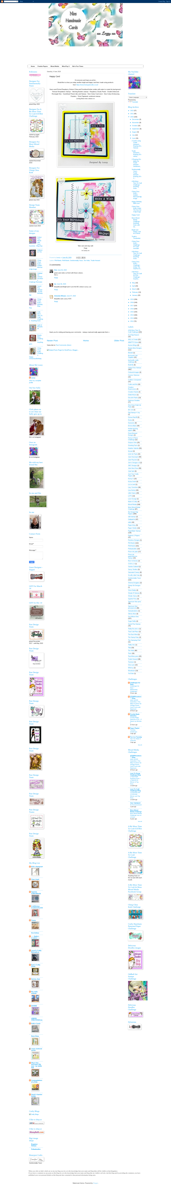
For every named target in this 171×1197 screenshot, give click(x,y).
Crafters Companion (134, 380)
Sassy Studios (132, 569)
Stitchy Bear (132, 614)
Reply (56, 278)
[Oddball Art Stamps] (138, 1000)
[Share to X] (81, 258)
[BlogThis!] (79, 258)
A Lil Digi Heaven (133, 335)
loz (55, 284)
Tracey (33, 920)
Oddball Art (131, 519)
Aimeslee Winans (60, 296)
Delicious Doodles (134, 400)
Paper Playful (134, 728)
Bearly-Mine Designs (135, 348)
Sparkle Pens (132, 599)
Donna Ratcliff (132, 417)
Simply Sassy (132, 596)
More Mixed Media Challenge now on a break (136, 815)
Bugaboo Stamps (34, 1145)
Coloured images (133, 372)
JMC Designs (132, 465)
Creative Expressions (132, 388)
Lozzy (33, 378)
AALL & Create (133, 339)
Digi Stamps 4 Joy (134, 412)
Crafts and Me (132, 384)
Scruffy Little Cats (134, 575)
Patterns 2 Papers (134, 535)
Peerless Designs (134, 540)
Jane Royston (132, 460)
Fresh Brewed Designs (132, 434)
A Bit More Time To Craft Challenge (134, 331)
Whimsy (130, 668)
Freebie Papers (43, 66)
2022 (132, 110)
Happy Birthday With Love (137, 202)
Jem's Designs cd (134, 462)
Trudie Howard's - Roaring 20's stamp (136, 153)
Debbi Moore (132, 395)
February (135, 292)
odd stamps (132, 516)
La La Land (131, 484)
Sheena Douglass (134, 583)
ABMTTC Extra (133, 342)
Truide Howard (95, 260)
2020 (132, 117)
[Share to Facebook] (83, 258)
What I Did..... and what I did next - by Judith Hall (36, 1065)
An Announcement (136, 805)
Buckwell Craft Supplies (132, 356)
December (135, 119)
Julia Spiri (131, 471)
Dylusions (131, 423)
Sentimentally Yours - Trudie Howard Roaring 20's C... (136, 174)
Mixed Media (55, 66)
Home (33, 66)
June (134, 138)
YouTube (131, 673)
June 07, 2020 (71, 296)
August (134, 132)
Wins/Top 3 (65, 66)
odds (129, 522)
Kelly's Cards (35, 1023)
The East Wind (133, 634)
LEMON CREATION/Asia (36, 1019)
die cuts (130, 410)
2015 (132, 312)
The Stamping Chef (134, 640)
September (136, 129)
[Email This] (77, 258)
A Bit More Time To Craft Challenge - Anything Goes (137, 185)
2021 (132, 113)
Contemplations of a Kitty (36, 1081)
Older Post (119, 340)
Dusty (130, 420)
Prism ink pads (133, 551)
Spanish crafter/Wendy (36, 892)
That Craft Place (133, 631)
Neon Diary (35, 1036)
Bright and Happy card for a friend (136, 231)
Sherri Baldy (132, 590)
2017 (132, 305)
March (134, 289)
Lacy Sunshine (133, 487)
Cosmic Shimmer (133, 375)
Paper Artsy (132, 525)
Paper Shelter (132, 528)
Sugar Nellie (132, 621)
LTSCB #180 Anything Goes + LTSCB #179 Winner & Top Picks (135, 780)
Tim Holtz (87, 260)
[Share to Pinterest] (85, 258)
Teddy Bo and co (133, 629)
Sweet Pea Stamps (134, 624)
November (135, 122)
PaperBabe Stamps (134, 531)
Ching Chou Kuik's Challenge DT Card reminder (136, 245)
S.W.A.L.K (131, 564)
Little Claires (132, 493)
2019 (132, 299)
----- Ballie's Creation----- (35, 937)
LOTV (130, 496)
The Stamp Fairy (133, 637)
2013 (132, 318)
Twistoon (131, 662)
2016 (132, 309)
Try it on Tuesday (136, 737)
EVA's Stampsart (37, 866)
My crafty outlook (34, 992)
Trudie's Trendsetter (136, 237)
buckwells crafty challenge (133, 361)
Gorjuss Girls (132, 442)
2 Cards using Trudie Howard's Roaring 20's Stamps (136, 144)
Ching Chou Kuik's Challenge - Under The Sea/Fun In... (136, 265)
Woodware (131, 670)
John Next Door (133, 468)
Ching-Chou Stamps (134, 368)
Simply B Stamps (133, 593)
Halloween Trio (39, 251)
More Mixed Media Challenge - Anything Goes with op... (136, 222)
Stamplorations (133, 611)
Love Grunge (132, 499)
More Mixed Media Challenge (134, 508)
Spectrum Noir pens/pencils (132, 607)
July (133, 135)
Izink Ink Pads (132, 454)
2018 (132, 302)
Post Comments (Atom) (63, 345)
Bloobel (130, 353)
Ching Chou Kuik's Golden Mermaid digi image (137, 195)
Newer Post (52, 340)
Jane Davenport (133, 457)
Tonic (129, 653)
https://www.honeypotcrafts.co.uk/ (87, 85)
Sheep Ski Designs (134, 585)
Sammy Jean (35, 979)
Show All (140, 745)
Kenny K (131, 478)
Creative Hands (133, 392)
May (133, 283)
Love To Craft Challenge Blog (135, 790)
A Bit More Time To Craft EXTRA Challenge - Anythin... (137, 275)
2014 (132, 315)
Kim (55, 270)
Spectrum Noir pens (134, 601)
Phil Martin (58, 260)
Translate (135, 102)
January (135, 295)
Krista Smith (132, 481)
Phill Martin (65, 260)
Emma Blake (132, 426)
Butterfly (130, 365)
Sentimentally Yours (76, 260)
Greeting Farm (132, 445)
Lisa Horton (131, 490)
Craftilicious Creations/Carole (37, 907)
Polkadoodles (36, 1149)
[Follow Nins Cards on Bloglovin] (35, 76)
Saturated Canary (133, 572)
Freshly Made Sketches (134, 715)
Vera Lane (131, 665)
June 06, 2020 (62, 270)
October (135, 125)
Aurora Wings (132, 345)
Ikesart (130, 451)
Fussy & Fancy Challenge (133, 438)
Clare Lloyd (35, 879)
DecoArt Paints (133, 397)
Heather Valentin (133, 448)
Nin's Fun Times (77, 66)
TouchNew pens (133, 656)
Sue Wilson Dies (133, 616)
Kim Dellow (35, 933)
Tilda (129, 647)
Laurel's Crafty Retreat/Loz (36, 951)
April (133, 286)
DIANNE (34, 1006)
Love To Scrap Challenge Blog (135, 774)
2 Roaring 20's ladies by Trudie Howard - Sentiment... (136, 163)
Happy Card (136, 215)
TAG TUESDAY (135, 803)
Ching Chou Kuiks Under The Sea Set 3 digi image (136, 209)
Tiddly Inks (131, 645)
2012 (132, 321)
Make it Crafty (132, 501)
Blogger (95, 1183)
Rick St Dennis (133, 561)
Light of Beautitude (40, 326)
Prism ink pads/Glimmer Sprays (132, 556)
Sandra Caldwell (133, 566)
